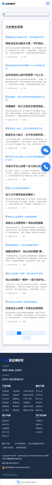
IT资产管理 (27, 399)
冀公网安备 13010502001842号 (18, 467)
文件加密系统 (20, 443)
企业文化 (39, 432)
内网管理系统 (21, 447)
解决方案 (40, 386)
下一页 (26, 338)
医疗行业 (39, 399)
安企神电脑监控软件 (36, 443)
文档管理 (16, 391)
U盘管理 (16, 395)
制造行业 (39, 410)
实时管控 (16, 406)
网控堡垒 (16, 410)
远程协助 (5, 403)
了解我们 (39, 421)
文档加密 (5, 391)
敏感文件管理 (28, 395)
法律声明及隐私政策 (9, 475)
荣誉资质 (39, 428)
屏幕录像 (5, 406)
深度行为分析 (28, 406)
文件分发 (5, 399)
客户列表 (6, 415)
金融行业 (39, 406)
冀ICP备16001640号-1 (11, 463)
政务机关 (5, 421)
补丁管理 (5, 410)
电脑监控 (16, 399)
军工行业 (39, 391)
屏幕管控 (16, 403)
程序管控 (5, 395)
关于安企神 (41, 415)
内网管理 (26, 403)
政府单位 (39, 403)
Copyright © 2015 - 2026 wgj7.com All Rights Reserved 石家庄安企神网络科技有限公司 (25, 457)
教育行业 (5, 424)
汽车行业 (39, 395)
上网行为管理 (28, 391)
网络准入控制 (28, 410)
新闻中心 (39, 424)
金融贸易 (5, 428)
